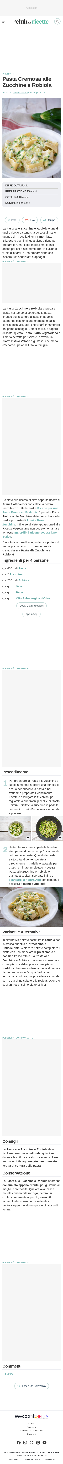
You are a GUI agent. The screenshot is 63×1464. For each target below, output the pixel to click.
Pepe (19, 592)
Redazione (31, 1427)
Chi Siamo (31, 1423)
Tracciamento (14, 1459)
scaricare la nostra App (25, 879)
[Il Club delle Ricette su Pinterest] (38, 1443)
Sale (19, 586)
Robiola (23, 580)
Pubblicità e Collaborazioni (31, 1430)
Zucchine (16, 574)
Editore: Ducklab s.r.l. (38, 1452)
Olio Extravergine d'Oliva (33, 598)
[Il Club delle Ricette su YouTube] (44, 1443)
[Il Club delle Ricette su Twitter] (32, 1443)
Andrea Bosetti (20, 92)
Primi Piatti (8, 74)
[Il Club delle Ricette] (31, 21)
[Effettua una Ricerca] (57, 21)
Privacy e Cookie (32, 1459)
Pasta (22, 568)
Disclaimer (50, 1459)
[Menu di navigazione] (4, 21)
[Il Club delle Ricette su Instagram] (25, 1443)
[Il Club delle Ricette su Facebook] (19, 1443)
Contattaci (31, 1434)
